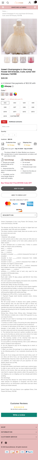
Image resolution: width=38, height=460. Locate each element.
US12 (24, 111)
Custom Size (14, 116)
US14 (5, 116)
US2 (5, 103)
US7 (14, 107)
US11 (14, 111)
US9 (33, 107)
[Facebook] (1, 443)
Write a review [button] (19, 415)
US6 (5, 107)
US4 (24, 103)
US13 (33, 111)
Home (4, 11)
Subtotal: (4, 139)
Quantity (3, 131)
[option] (19, 37)
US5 (33, 103)
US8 (24, 107)
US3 (14, 103)
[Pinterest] (6, 443)
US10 (5, 111)
